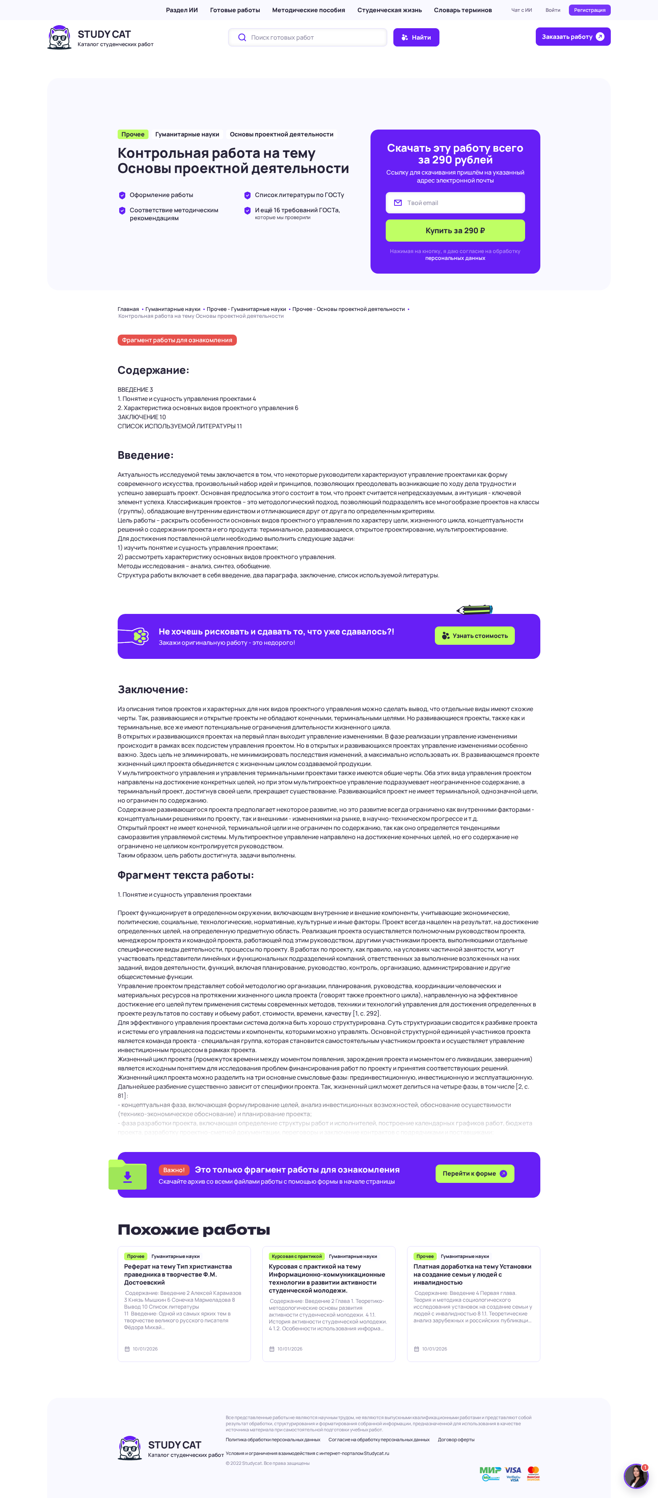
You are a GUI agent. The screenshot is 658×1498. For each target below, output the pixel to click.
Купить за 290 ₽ (455, 230)
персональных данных (455, 257)
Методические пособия (308, 10)
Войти (553, 9)
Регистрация (589, 9)
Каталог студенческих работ (115, 44)
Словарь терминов (463, 10)
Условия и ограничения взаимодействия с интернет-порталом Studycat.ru (307, 1453)
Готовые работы (235, 10)
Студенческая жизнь (390, 10)
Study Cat (104, 34)
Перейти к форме (470, 1173)
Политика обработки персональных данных (273, 1439)
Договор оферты (456, 1439)
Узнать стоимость (480, 635)
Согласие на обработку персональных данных (379, 1439)
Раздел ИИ (182, 10)
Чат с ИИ (521, 9)
